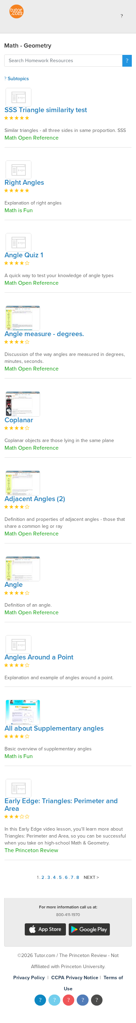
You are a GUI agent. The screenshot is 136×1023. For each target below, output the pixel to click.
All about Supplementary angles (54, 728)
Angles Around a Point (39, 657)
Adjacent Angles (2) (35, 499)
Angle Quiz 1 (24, 255)
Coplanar (19, 420)
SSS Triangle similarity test (46, 110)
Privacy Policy (29, 978)
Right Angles (24, 182)
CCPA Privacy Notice (74, 978)
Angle (14, 585)
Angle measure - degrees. (44, 334)
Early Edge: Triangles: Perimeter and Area (61, 805)
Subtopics (17, 79)
